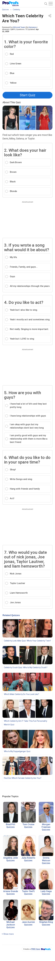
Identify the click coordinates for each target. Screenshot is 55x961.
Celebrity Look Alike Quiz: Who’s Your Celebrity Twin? (27, 641)
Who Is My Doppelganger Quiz (17, 751)
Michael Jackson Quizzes (10, 925)
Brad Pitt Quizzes (10, 825)
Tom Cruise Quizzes (28, 825)
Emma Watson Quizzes (46, 860)
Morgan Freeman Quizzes (46, 827)
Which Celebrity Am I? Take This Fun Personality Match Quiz (25, 723)
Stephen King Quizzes (46, 923)
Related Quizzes (11, 615)
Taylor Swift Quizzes (28, 892)
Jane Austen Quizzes (28, 923)
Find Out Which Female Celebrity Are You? (22, 778)
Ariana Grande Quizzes (10, 892)
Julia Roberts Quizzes (28, 859)
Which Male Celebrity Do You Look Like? (21, 694)
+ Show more (8, 934)
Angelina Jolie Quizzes (10, 859)
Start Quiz (27, 95)
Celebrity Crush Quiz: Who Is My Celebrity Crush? (25, 667)
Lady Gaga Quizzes (46, 892)
